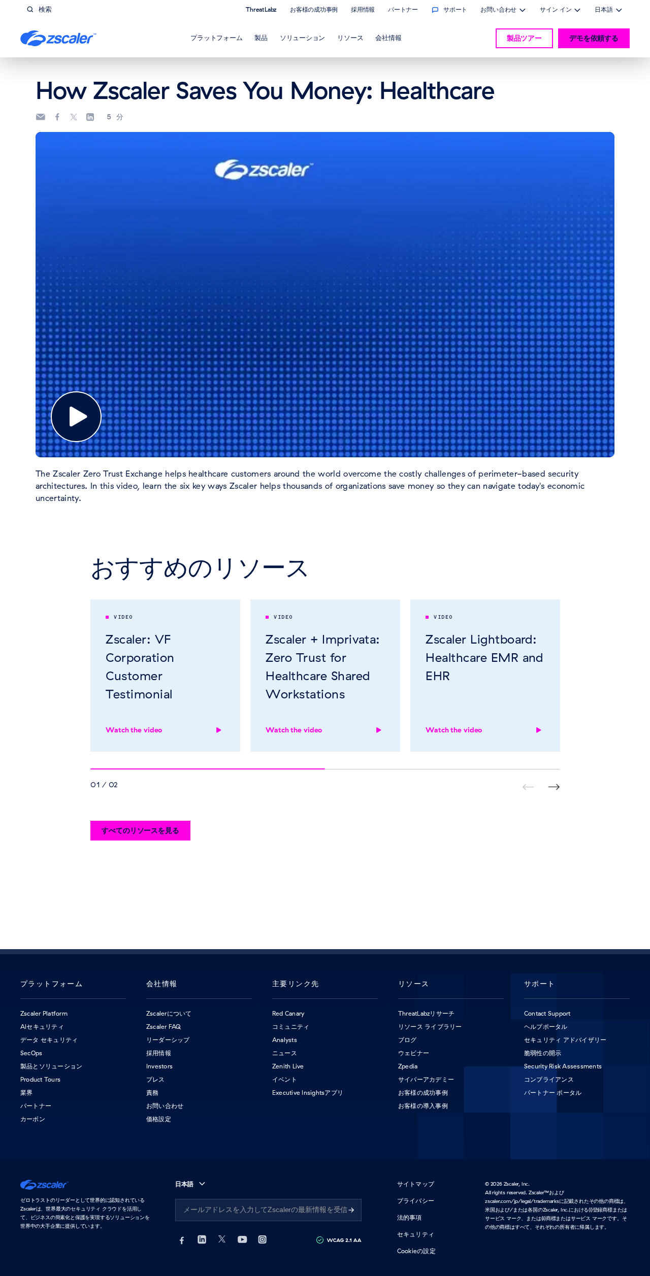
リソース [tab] (350, 37)
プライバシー (415, 1200)
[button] (76, 416)
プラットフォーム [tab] (216, 37)
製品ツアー (524, 38)
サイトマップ (415, 1184)
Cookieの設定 (416, 1251)
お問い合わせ (498, 11)
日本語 (604, 11)
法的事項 (409, 1217)
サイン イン (555, 11)
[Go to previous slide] (554, 787)
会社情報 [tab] (388, 37)
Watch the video (134, 729)
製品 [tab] (261, 37)
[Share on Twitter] (74, 117)
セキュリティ (415, 1234)
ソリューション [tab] (302, 37)
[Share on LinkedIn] (90, 117)
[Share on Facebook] (57, 117)
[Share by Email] (40, 117)
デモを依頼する (594, 38)
